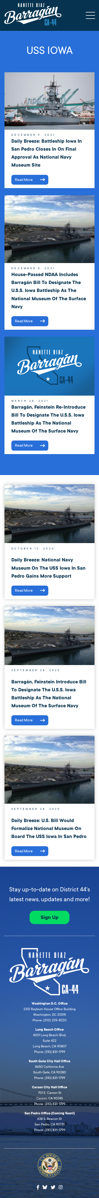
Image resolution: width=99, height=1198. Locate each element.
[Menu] (90, 15)
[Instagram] (61, 1187)
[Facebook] (37, 1187)
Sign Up (49, 917)
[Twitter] (53, 1187)
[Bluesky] (45, 1186)
